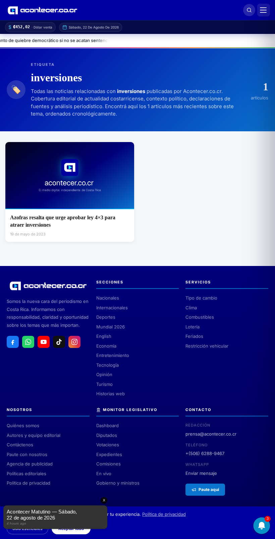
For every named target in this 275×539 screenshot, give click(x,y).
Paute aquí (209, 489)
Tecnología (107, 365)
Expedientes (109, 454)
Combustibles (199, 317)
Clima (191, 307)
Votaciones (107, 444)
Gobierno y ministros (118, 483)
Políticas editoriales (26, 473)
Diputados (106, 435)
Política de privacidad (28, 483)
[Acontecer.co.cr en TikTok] (59, 342)
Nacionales (107, 298)
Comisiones (108, 463)
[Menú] (263, 10)
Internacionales (112, 307)
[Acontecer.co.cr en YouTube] (44, 342)
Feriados (194, 336)
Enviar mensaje (201, 473)
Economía (106, 346)
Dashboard (107, 425)
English (103, 336)
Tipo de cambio (201, 298)
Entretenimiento (112, 355)
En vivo (103, 473)
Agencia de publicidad (30, 463)
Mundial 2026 (110, 326)
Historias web (110, 393)
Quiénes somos (23, 425)
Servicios (198, 282)
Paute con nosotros (27, 454)
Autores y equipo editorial (33, 435)
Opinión (104, 374)
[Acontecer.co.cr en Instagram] (74, 342)
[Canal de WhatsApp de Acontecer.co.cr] (28, 342)
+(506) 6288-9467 (204, 453)
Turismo (104, 384)
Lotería (192, 326)
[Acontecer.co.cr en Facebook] (13, 342)
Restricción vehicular (206, 346)
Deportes (105, 317)
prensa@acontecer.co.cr (210, 434)
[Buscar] (249, 10)
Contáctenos (20, 444)
